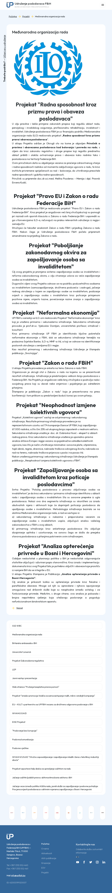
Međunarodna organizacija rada (50, 16)
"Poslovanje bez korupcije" (24, 730)
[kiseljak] (57, 813)
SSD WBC (17, 625)
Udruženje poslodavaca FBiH (33, 5)
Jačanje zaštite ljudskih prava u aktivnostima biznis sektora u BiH (42, 777)
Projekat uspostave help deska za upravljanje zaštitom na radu (41, 768)
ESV (43, 868)
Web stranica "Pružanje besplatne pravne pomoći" (35, 687)
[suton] (102, 813)
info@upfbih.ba (18, 875)
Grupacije (46, 863)
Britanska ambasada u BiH (24, 643)
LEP (14, 669)
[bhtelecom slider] (34, 813)
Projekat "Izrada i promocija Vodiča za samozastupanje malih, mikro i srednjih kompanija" (53, 695)
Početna (13, 16)
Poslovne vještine (20, 748)
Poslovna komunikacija (22, 739)
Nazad (19, 608)
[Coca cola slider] (12, 813)
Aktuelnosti (46, 853)
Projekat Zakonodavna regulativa (28, 660)
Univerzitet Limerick (21, 652)
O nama (45, 848)
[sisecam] (91, 813)
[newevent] (80, 813)
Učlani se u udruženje (4, 46)
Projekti (26, 16)
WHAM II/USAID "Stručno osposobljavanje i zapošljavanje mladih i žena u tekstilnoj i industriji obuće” (55, 758)
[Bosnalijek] (23, 813)
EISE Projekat (18, 722)
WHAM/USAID (19, 713)
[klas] (68, 813)
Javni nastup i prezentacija (24, 678)
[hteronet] (46, 813)
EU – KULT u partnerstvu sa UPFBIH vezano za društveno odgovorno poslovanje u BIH (52, 704)
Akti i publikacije (48, 858)
